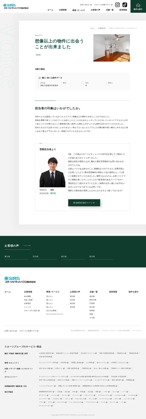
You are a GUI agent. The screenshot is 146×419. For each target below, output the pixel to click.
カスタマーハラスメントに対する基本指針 (116, 330)
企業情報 (63, 10)
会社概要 (27, 296)
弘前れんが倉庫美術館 (107, 386)
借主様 (63, 256)
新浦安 (75, 386)
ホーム (50, 10)
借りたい (49, 303)
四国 (91, 314)
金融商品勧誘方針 (93, 330)
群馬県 (92, 310)
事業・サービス (78, 10)
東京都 (92, 296)
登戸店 (53, 193)
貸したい (49, 307)
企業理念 (27, 303)
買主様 (7, 256)
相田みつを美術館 (93, 386)
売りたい (49, 296)
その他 (92, 318)
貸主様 (92, 256)
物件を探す (134, 292)
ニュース (27, 307)
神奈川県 (93, 300)
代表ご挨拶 (28, 300)
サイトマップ (137, 330)
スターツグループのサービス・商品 (23, 346)
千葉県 (92, 303)
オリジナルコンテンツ (54, 314)
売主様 (35, 256)
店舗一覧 (110, 10)
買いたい (49, 300)
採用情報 (123, 10)
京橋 (70, 386)
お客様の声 (95, 10)
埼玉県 (92, 307)
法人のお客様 (51, 310)
